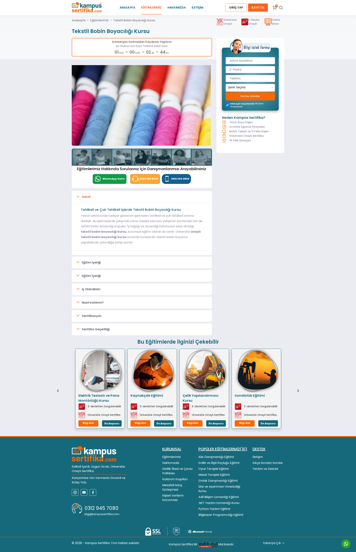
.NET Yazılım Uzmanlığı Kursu (218, 503)
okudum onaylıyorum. (246, 105)
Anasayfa (78, 20)
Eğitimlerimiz (99, 20)
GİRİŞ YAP (236, 7)
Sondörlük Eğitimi (250, 395)
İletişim (258, 457)
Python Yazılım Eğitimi (214, 509)
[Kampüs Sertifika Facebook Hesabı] (93, 492)
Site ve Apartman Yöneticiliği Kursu (219, 488)
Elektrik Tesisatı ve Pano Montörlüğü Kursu (98, 398)
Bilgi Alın (88, 423)
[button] (142, 197)
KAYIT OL (258, 7)
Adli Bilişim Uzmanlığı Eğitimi (218, 497)
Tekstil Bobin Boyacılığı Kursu (134, 20)
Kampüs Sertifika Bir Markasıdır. (201, 544)
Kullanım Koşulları (175, 479)
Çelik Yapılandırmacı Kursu (200, 398)
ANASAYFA (127, 7)
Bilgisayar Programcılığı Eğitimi (220, 515)
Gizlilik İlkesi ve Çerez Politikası (177, 471)
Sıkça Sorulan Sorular (268, 463)
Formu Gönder (250, 96)
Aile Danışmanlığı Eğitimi (216, 457)
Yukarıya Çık (272, 543)
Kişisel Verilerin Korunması (173, 497)
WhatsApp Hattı (113, 179)
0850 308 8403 (148, 179)
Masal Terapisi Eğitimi (214, 475)
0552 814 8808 (180, 179)
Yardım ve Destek (265, 469)
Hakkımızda (170, 463)
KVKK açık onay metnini (242, 103)
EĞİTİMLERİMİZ (151, 7)
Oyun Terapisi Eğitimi (213, 469)
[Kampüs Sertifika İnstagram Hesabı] (75, 492)
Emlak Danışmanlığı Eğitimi (218, 481)
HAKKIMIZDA (176, 7)
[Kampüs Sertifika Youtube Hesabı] (84, 492)
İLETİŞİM (197, 7)
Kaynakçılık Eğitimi (147, 395)
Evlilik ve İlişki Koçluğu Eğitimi (218, 463)
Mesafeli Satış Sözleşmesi (172, 487)
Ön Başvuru (111, 423)
